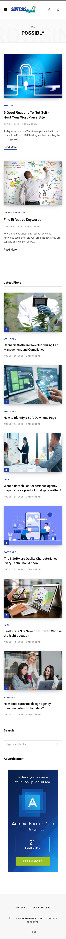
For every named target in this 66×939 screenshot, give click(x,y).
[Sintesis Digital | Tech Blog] (23, 9)
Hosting (9, 105)
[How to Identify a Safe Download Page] (33, 384)
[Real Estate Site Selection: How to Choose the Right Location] (33, 598)
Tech (7, 479)
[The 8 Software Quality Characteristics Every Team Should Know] (33, 525)
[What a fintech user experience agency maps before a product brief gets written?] (33, 452)
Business (9, 697)
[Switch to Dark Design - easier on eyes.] (49, 9)
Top (34, 932)
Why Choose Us (42, 908)
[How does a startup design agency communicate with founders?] (33, 670)
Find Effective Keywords (22, 220)
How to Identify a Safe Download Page (30, 417)
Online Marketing (15, 212)
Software (10, 339)
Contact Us (22, 908)
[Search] (57, 9)
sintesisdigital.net (30, 918)
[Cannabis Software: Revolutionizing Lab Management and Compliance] (33, 312)
